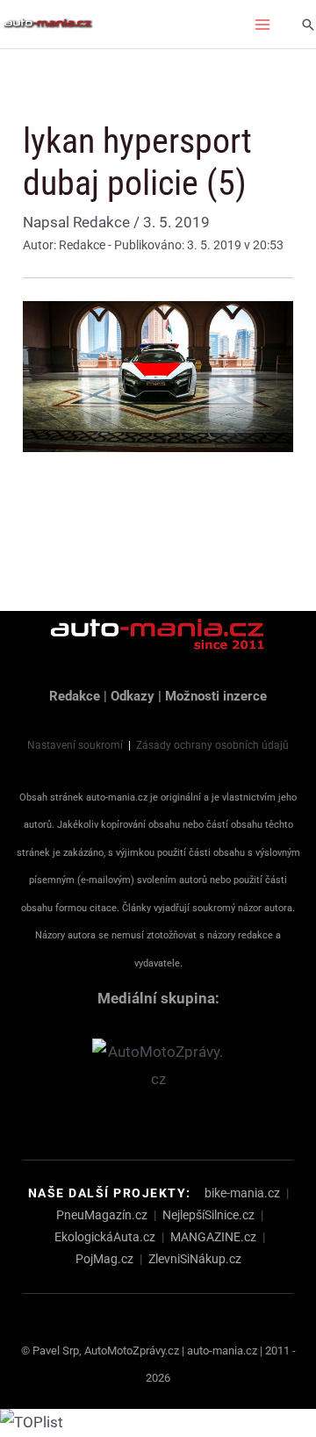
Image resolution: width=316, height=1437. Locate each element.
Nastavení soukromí (75, 745)
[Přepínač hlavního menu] (263, 24)
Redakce (74, 696)
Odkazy (132, 696)
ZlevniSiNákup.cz (194, 1259)
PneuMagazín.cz (101, 1215)
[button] (308, 24)
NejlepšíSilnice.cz (208, 1215)
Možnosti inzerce (216, 696)
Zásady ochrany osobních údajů (212, 745)
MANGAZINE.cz (213, 1237)
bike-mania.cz (242, 1193)
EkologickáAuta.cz (104, 1237)
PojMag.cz (104, 1259)
